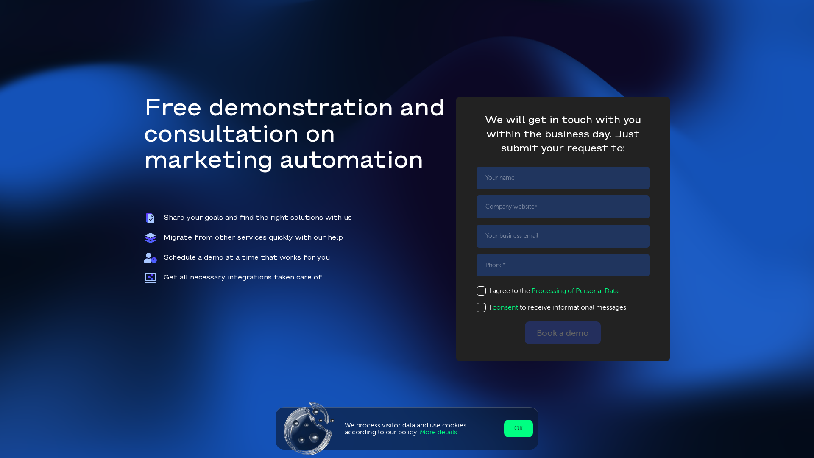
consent (505, 307)
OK (518, 428)
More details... (441, 432)
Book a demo (563, 333)
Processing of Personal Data (575, 291)
